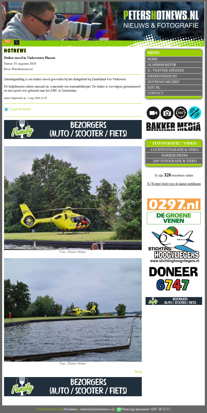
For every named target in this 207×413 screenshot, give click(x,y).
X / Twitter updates (165, 70)
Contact (155, 93)
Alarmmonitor (161, 65)
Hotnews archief (163, 82)
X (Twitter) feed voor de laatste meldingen (174, 184)
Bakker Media (174, 155)
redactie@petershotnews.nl (97, 409)
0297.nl (153, 87)
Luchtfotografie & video (175, 150)
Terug (138, 372)
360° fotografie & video (175, 161)
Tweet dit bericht (20, 109)
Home (152, 59)
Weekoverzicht (162, 76)
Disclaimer (70, 409)
